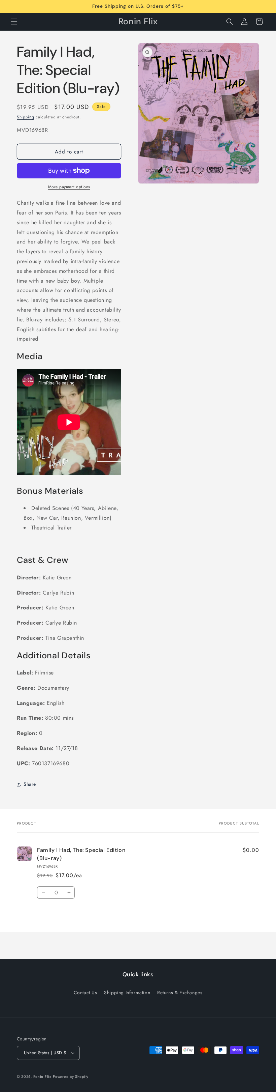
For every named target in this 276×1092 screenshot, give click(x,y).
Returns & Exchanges (179, 992)
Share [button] (30, 784)
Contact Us (85, 992)
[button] (14, 21)
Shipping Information (127, 992)
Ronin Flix (42, 1076)
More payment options (69, 187)
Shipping (25, 117)
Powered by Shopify (71, 1076)
